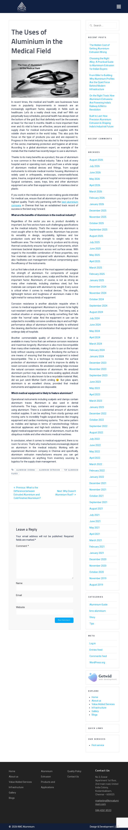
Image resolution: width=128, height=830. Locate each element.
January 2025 (97, 280)
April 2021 (95, 534)
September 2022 (98, 426)
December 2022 (98, 413)
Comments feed (98, 656)
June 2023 (95, 381)
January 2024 (97, 356)
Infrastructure (99, 707)
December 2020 (98, 559)
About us (96, 700)
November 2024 (98, 293)
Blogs (95, 714)
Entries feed (96, 649)
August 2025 (96, 236)
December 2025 (98, 210)
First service (98, 745)
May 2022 (95, 451)
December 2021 (98, 483)
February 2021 (97, 546)
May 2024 (95, 331)
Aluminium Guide (99, 604)
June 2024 (95, 324)
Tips (92, 623)
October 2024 (97, 299)
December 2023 (98, 362)
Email (19, 595)
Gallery (95, 711)
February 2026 (97, 198)
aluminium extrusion (49, 470)
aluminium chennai (25, 470)
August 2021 (96, 508)
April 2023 (95, 394)
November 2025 (98, 217)
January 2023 (97, 407)
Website (20, 607)
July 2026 (95, 166)
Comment (22, 545)
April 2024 (95, 337)
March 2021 (96, 540)
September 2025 (98, 229)
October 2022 (97, 420)
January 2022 (97, 477)
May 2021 (95, 527)
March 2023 (96, 400)
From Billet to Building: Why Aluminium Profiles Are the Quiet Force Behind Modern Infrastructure (102, 82)
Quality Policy (74, 771)
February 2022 (97, 470)
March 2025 (96, 267)
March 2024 (96, 343)
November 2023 (98, 369)
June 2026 (95, 172)
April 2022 (95, 458)
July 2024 (95, 318)
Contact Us (73, 776)
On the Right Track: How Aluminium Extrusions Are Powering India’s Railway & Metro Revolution (102, 102)
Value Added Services (103, 704)
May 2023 (95, 388)
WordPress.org (97, 662)
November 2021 (98, 489)
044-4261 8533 (103, 810)
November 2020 (98, 565)
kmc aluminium (98, 611)
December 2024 (98, 286)
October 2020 (97, 572)
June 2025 (95, 248)
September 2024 (98, 305)
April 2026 (95, 185)
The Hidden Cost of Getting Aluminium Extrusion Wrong (100, 48)
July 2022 (95, 439)
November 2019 (98, 578)
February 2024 (97, 350)
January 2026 (97, 204)
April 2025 (95, 261)
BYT (117, 826)
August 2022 (96, 432)
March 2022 (96, 464)
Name (19, 583)
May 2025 (95, 255)
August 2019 (96, 584)
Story (92, 617)
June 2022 (95, 445)
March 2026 (96, 191)
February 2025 (97, 274)
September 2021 (98, 502)
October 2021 (97, 496)
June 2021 (95, 521)
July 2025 (95, 242)
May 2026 (95, 179)
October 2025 (97, 223)
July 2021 (95, 515)
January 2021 (97, 553)
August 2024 (96, 312)
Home (95, 697)
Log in (93, 643)
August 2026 (96, 160)
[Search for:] (102, 25)
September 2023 (98, 375)
